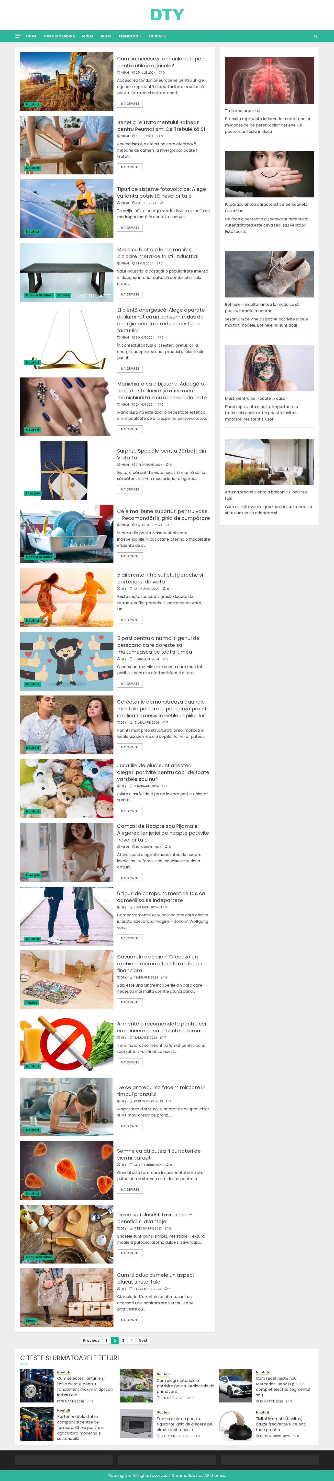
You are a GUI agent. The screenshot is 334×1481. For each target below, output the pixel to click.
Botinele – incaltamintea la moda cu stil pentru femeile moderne (263, 308)
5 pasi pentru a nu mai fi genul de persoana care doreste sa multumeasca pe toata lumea (158, 645)
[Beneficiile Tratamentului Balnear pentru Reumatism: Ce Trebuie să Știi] (66, 145)
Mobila (63, 295)
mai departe (130, 104)
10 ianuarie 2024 (149, 847)
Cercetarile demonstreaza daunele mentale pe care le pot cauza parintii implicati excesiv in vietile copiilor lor (163, 708)
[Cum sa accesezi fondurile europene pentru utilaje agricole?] (66, 81)
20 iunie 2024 (146, 203)
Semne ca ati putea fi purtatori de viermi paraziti (159, 1154)
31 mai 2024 (145, 263)
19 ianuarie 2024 (146, 659)
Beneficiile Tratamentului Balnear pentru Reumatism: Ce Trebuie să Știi (162, 126)
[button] (315, 36)
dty (123, 589)
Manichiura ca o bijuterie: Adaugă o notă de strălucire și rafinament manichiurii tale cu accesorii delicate (162, 390)
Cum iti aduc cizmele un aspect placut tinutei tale (155, 1278)
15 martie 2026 (72, 1401)
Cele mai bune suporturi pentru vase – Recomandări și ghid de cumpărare (163, 515)
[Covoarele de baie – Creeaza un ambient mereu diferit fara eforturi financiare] (66, 979)
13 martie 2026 (171, 1398)
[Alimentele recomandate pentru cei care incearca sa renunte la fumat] (66, 1043)
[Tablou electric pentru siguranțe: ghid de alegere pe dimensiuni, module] (136, 1424)
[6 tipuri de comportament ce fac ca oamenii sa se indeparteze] (66, 916)
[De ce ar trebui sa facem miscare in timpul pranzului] (66, 1107)
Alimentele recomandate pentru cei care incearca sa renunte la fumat (161, 1027)
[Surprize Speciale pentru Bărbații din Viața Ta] (66, 470)
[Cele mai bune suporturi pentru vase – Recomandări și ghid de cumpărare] (66, 534)
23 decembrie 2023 (148, 1165)
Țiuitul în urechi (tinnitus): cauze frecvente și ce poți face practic (281, 1424)
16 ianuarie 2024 (146, 723)
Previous (91, 1340)
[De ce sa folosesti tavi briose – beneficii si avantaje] (66, 1234)
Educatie (157, 36)
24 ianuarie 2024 (149, 525)
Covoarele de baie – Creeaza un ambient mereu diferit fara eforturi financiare (159, 963)
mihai (125, 73)
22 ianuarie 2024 (147, 589)
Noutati (32, 104)
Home (31, 36)
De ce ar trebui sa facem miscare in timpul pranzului (161, 1091)
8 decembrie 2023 (147, 1289)
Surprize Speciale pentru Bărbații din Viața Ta (161, 454)
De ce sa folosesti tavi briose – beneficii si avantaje (154, 1218)
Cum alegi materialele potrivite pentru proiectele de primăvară (185, 1386)
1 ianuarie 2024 (145, 1038)
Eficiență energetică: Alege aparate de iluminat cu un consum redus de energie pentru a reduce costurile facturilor (161, 320)
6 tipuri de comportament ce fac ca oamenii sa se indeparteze (161, 897)
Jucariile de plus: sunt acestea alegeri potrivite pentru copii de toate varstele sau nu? (163, 772)
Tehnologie (129, 36)
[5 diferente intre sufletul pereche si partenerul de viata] (66, 597)
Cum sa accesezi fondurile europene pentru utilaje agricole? (162, 62)
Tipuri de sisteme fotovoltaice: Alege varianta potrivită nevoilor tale (161, 192)
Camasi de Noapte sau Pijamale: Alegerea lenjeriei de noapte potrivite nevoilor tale (163, 833)
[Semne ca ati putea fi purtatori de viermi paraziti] (66, 1170)
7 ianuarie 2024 (146, 907)
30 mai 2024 (145, 338)
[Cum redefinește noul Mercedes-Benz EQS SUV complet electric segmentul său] (235, 1385)
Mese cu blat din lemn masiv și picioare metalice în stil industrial (157, 253)
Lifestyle (33, 493)
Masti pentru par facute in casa (255, 398)
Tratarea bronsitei (242, 111)
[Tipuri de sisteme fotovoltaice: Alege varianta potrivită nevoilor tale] (66, 208)
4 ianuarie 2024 (146, 978)
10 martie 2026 (271, 1401)
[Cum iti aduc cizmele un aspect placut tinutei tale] (66, 1297)
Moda (87, 36)
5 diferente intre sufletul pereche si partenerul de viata (160, 578)
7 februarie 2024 (149, 465)
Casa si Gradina (59, 36)
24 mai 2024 (145, 405)
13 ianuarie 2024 (146, 786)
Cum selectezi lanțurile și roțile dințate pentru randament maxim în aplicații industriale (85, 1387)
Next (143, 1340)
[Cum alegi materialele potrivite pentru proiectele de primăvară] (136, 1385)
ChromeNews (184, 1475)
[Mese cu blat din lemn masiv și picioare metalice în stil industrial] (66, 272)
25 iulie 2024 (146, 73)
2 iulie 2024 (145, 136)
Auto (106, 36)
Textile (31, 1003)
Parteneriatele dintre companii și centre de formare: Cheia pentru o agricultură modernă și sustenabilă (80, 1427)
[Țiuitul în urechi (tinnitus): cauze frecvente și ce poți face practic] (235, 1424)
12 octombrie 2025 (175, 1436)
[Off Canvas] (18, 36)
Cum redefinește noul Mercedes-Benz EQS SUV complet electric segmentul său (283, 1387)
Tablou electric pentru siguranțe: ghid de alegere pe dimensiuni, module (184, 1424)
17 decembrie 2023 (148, 1228)
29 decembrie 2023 (148, 1101)
